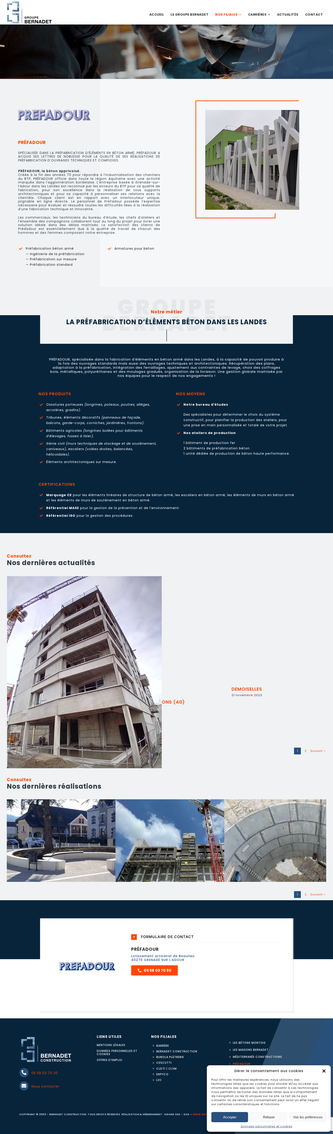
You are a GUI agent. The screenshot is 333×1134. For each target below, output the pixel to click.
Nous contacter (45, 1086)
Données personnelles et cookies (266, 1126)
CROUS (194, 851)
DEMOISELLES (303, 628)
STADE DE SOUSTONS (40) (194, 634)
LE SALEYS (85, 851)
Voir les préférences (308, 1117)
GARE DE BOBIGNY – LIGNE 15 (302, 851)
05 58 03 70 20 (44, 1073)
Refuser (269, 1117)
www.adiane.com (206, 1114)
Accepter (229, 1117)
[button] (324, 1071)
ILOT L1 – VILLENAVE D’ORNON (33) (84, 679)
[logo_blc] (46, 1036)
